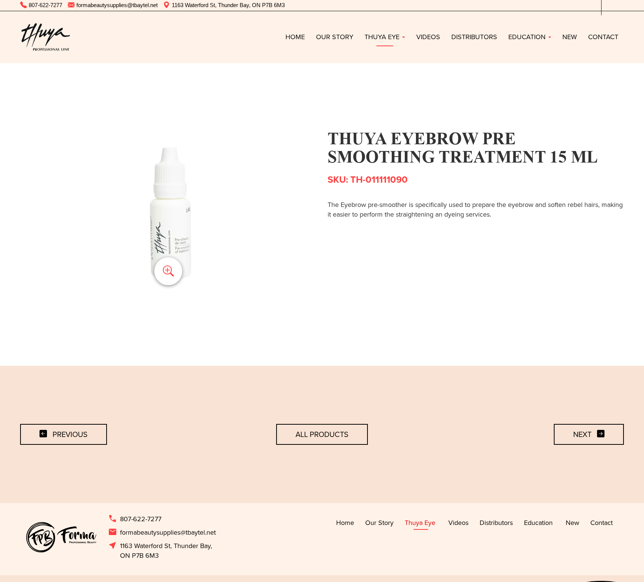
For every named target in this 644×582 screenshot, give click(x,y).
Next (582, 434)
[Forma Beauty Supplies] (45, 37)
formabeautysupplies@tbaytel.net (162, 532)
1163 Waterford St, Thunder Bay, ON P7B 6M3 (160, 550)
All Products (322, 434)
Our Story (334, 36)
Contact (603, 36)
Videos (428, 36)
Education (527, 36)
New (569, 36)
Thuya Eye (382, 36)
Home (295, 36)
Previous (70, 434)
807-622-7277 (134, 519)
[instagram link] (618, 5)
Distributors (474, 36)
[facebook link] (607, 5)
